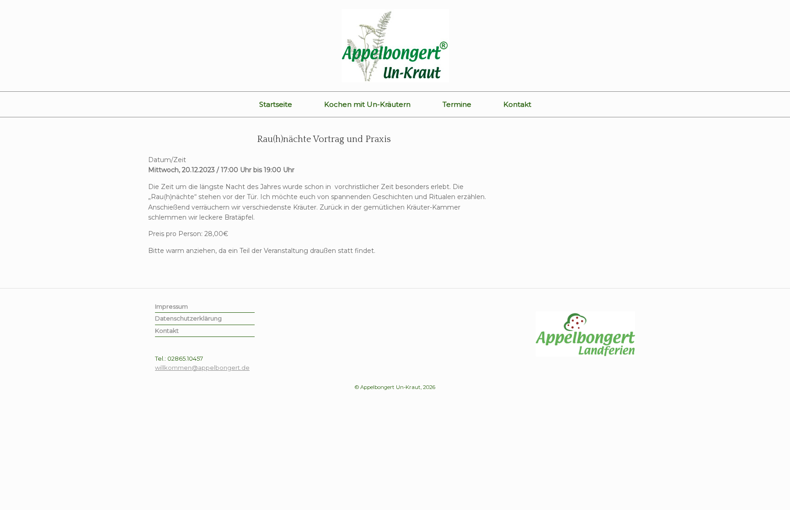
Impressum (171, 306)
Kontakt (517, 104)
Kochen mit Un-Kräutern (367, 104)
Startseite (275, 104)
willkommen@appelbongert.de (202, 367)
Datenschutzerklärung (188, 318)
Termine (457, 104)
